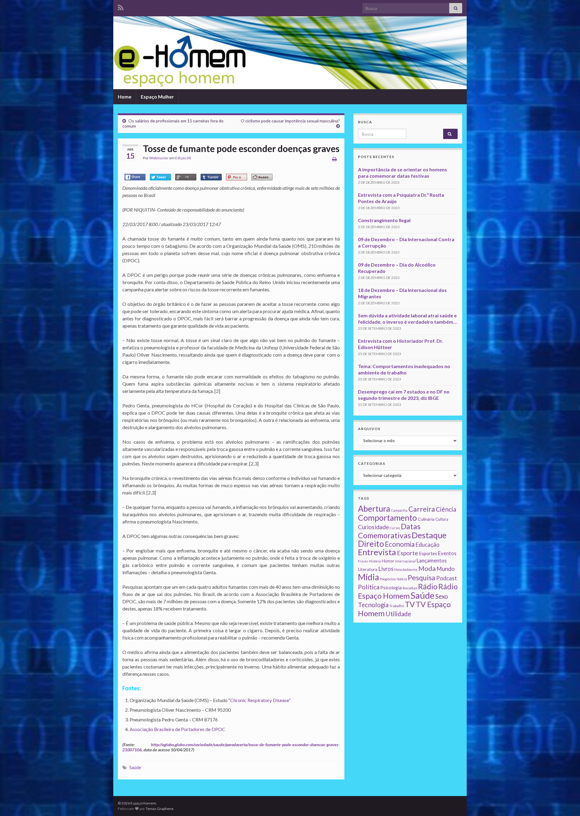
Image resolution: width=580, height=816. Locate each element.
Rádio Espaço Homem (408, 591)
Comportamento (387, 518)
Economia (399, 544)
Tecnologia (373, 604)
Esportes (428, 553)
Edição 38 (183, 158)
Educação (427, 544)
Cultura (441, 519)
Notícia (402, 579)
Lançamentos (432, 560)
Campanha (399, 510)
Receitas (410, 588)
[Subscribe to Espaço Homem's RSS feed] (121, 6)
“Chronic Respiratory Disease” (259, 700)
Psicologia (391, 587)
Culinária (426, 519)
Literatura (367, 569)
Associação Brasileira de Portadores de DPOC (177, 729)
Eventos (447, 553)
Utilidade (398, 613)
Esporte (407, 552)
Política (368, 587)
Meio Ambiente (405, 570)
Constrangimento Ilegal (384, 220)
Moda (427, 568)
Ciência (446, 509)
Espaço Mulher (157, 96)
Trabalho (396, 606)
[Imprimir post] (334, 159)
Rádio (427, 586)
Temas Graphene (159, 808)
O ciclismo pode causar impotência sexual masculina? (290, 120)
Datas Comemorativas (389, 531)
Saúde (135, 767)
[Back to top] (566, 802)
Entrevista (377, 552)
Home (124, 96)
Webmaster (159, 158)
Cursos (395, 528)
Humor (388, 561)
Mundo (446, 568)
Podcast (446, 578)
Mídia (368, 577)
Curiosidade (373, 526)
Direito (371, 544)
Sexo (441, 596)
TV (410, 604)
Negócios (388, 579)
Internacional (405, 561)
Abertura (374, 508)
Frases (363, 561)
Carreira (421, 509)
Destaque (429, 535)
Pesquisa (421, 577)
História (375, 561)
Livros (385, 568)
